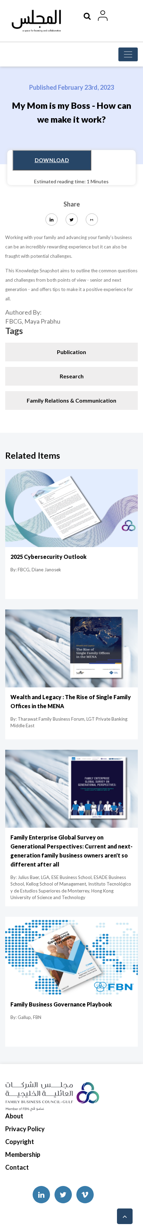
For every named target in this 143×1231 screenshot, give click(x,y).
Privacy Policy (25, 1129)
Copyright (19, 1141)
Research (72, 376)
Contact (17, 1167)
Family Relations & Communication (71, 400)
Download (52, 160)
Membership (22, 1154)
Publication (71, 352)
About (14, 1116)
